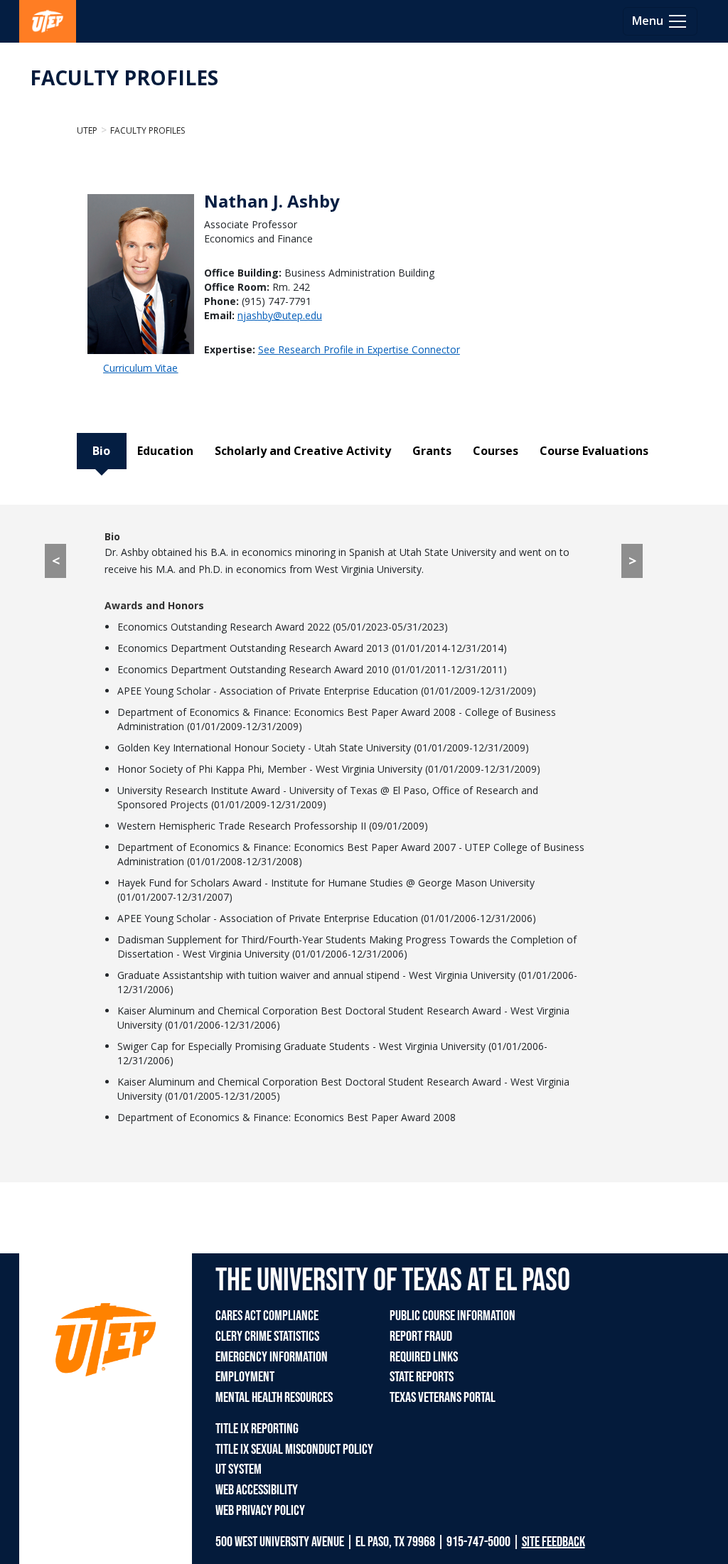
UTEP (87, 130)
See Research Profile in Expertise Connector (359, 349)
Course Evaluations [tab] (594, 451)
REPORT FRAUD (421, 1336)
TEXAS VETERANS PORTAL (443, 1397)
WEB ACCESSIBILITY (256, 1490)
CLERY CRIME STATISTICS (267, 1336)
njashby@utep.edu (279, 315)
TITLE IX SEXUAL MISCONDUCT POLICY (294, 1449)
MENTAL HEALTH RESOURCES (274, 1397)
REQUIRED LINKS (424, 1357)
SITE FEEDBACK (553, 1541)
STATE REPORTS (422, 1377)
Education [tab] (165, 451)
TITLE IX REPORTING (257, 1428)
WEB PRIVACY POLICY (260, 1510)
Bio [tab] (101, 451)
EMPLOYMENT (244, 1377)
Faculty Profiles (147, 130)
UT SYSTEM (238, 1469)
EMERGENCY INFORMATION (271, 1357)
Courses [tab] (495, 451)
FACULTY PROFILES (124, 77)
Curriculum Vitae (140, 368)
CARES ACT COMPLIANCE (266, 1315)
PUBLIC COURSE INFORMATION (452, 1315)
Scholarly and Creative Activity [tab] (303, 451)
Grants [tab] (431, 451)
